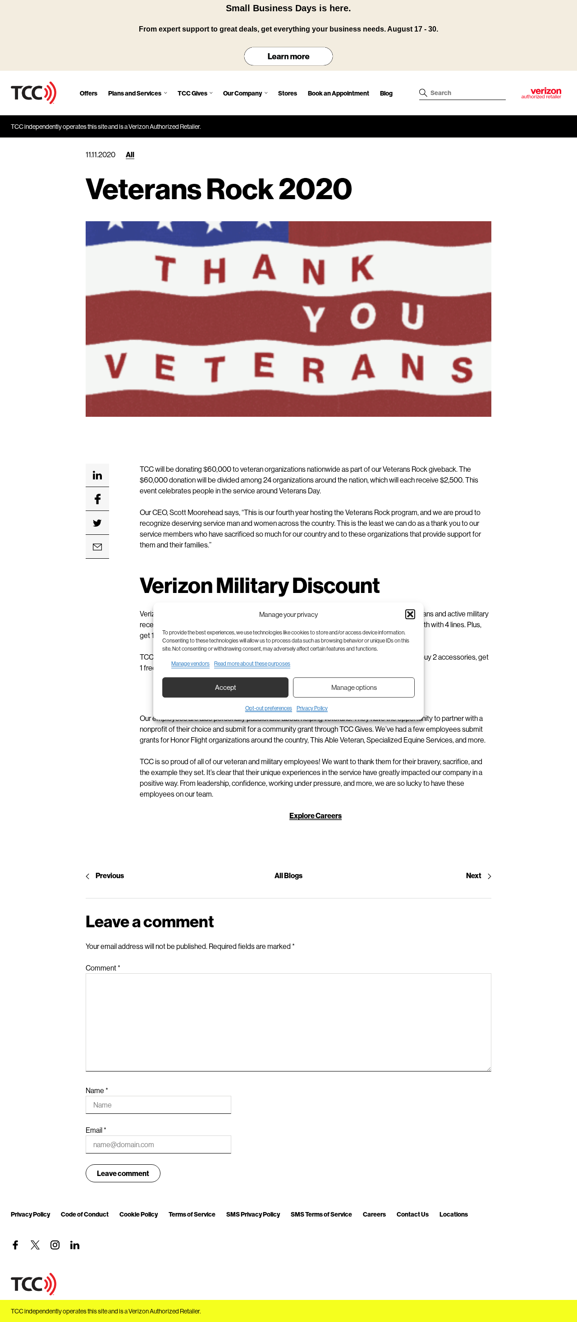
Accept (225, 687)
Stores (287, 93)
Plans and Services (134, 93)
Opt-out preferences (268, 708)
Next (473, 875)
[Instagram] (55, 1245)
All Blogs (288, 875)
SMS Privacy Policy (253, 1214)
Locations (454, 1214)
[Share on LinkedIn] (97, 475)
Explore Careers (315, 815)
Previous (110, 875)
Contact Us (413, 1214)
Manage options (354, 687)
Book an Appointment (338, 93)
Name (97, 1090)
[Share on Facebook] (97, 499)
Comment (103, 967)
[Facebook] (15, 1245)
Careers (374, 1214)
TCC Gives (192, 93)
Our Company (242, 93)
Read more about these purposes (252, 663)
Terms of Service (192, 1214)
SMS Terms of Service (321, 1214)
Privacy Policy (312, 708)
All (130, 154)
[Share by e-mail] (97, 547)
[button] (410, 614)
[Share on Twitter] (97, 523)
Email (96, 1130)
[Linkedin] (75, 1245)
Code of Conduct (85, 1214)
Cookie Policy (138, 1214)
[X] (35, 1245)
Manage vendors (190, 663)
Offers (88, 93)
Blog (386, 93)
